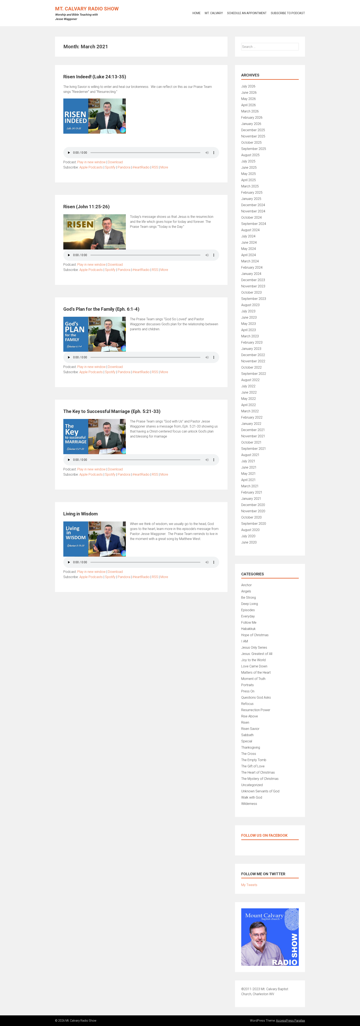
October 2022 (251, 367)
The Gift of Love (253, 766)
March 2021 (250, 486)
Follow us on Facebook (264, 835)
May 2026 (248, 99)
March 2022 (250, 411)
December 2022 (253, 355)
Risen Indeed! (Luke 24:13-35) (94, 76)
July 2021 (248, 461)
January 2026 (251, 124)
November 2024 (253, 211)
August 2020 (250, 530)
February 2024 (251, 267)
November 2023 (253, 286)
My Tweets (249, 885)
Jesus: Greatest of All (256, 654)
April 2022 (248, 405)
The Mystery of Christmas (260, 779)
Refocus (247, 704)
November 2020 (253, 511)
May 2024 (248, 249)
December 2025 (253, 130)
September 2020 (253, 524)
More (164, 167)
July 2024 (248, 236)
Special (246, 741)
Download (115, 162)
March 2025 (250, 186)
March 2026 (250, 111)
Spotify (110, 167)
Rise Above (249, 716)
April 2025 (248, 180)
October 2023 (251, 292)
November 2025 (253, 136)
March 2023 (250, 336)
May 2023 (248, 324)
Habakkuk (248, 629)
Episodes (248, 610)
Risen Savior (250, 729)
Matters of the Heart (256, 672)
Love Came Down (254, 666)
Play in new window (91, 162)
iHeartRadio (141, 167)
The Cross (248, 754)
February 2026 (251, 118)
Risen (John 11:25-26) (86, 206)
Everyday (248, 616)
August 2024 (250, 230)
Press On (247, 691)
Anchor (246, 585)
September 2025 (253, 149)
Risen (245, 722)
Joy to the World (253, 660)
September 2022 (253, 374)
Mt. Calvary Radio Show (87, 9)
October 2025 (251, 143)
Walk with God (251, 797)
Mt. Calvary (214, 13)
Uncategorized (252, 785)
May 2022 (248, 399)
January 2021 (251, 499)
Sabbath (247, 735)
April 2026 (248, 105)
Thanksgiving (250, 747)
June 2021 (249, 467)
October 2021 (251, 442)
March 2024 (250, 261)
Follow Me (248, 623)
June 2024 (249, 242)
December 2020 (253, 505)
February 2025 (251, 192)
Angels (246, 591)
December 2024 (253, 205)
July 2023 (248, 311)
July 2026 (248, 86)
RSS (155, 167)
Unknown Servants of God (260, 791)
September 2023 (253, 299)
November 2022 (253, 361)
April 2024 (248, 255)
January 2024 (251, 274)
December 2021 (253, 430)
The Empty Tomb (253, 760)
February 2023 (251, 342)
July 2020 (248, 536)
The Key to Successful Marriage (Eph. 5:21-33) (111, 411)
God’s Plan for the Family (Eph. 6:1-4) (101, 309)
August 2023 (250, 305)
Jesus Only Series (254, 648)
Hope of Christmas (255, 635)
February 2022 (251, 417)
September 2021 (253, 449)
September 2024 (253, 224)
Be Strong (248, 598)
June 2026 (249, 93)
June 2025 (249, 168)
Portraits (247, 685)
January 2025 (251, 199)
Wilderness (249, 804)
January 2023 (251, 349)
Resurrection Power (255, 710)
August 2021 (250, 455)
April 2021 (248, 480)
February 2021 (251, 492)
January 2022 (251, 424)
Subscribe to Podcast (288, 13)
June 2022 (249, 392)
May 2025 (248, 174)
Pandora (124, 167)
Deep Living (249, 604)
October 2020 (251, 517)
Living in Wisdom (80, 513)
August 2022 (250, 380)
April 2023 (248, 330)
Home (196, 13)
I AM (244, 641)
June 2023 (249, 317)
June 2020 (249, 542)
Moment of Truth (253, 679)
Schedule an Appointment (247, 13)
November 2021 (253, 436)
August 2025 (250, 155)
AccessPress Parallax (290, 1020)
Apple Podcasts (91, 167)
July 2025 (248, 161)
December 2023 (253, 280)
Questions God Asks (256, 697)
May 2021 (248, 474)
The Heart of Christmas (258, 772)
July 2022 (248, 386)
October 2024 (251, 217)
